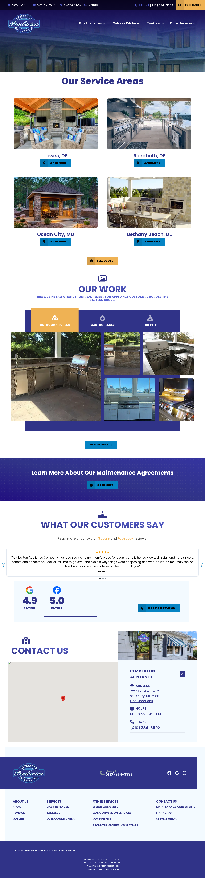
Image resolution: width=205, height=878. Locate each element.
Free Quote (193, 5)
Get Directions (141, 701)
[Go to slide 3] (103, 578)
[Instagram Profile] (184, 773)
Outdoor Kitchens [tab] (55, 325)
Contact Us (44, 4)
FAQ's (17, 807)
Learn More (58, 163)
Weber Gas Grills (105, 807)
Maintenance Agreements (175, 807)
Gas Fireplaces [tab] (103, 325)
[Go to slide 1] (100, 578)
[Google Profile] (177, 773)
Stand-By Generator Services (115, 824)
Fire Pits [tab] (150, 325)
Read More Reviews (161, 608)
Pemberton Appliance (142, 674)
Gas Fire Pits (102, 819)
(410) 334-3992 (145, 728)
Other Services (181, 23)
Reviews (19, 813)
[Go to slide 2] (102, 578)
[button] (70, 616)
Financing (164, 813)
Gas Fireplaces (90, 23)
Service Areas (72, 4)
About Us (18, 4)
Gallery (93, 4)
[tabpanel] (102, 376)
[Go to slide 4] (105, 578)
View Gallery (98, 444)
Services (53, 801)
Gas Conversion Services (112, 813)
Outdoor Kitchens (126, 23)
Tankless (154, 23)
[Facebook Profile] (169, 773)
